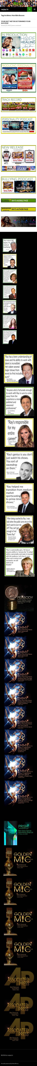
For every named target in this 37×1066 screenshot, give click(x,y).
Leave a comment (16, 25)
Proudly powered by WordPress (9, 1063)
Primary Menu (34, 9)
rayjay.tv (4, 9)
